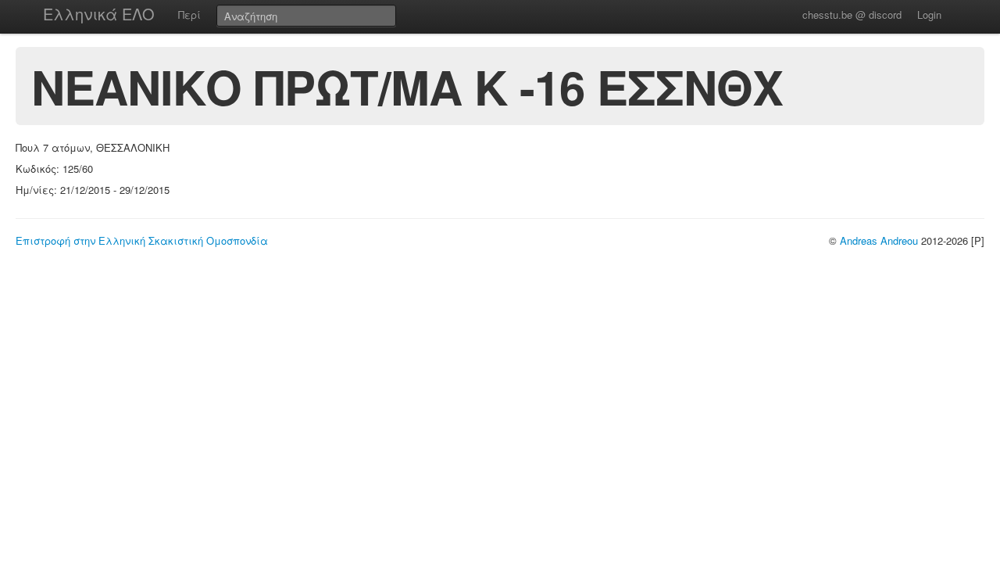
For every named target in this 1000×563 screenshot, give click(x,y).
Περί (189, 14)
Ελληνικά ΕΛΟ (99, 13)
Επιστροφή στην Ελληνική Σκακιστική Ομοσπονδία (142, 240)
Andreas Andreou (879, 240)
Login (929, 14)
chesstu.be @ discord (852, 14)
